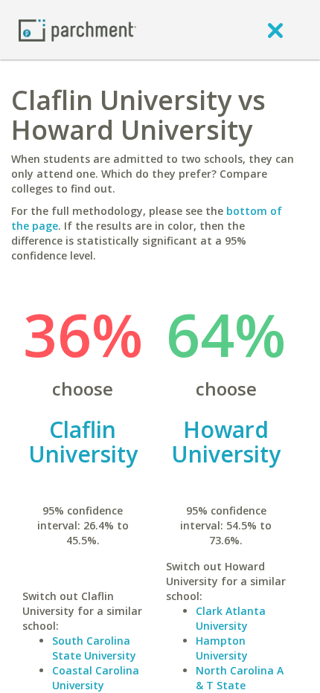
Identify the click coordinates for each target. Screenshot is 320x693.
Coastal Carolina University (95, 677)
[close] (275, 30)
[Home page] (77, 29)
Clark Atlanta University (231, 618)
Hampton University (222, 648)
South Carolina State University (94, 648)
